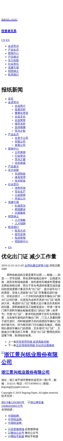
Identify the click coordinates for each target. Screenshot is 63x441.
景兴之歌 (20, 130)
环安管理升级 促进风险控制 (32, 341)
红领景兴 (20, 205)
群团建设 (20, 209)
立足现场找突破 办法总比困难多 (35, 345)
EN (8, 40)
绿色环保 (20, 187)
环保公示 (20, 198)
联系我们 (13, 74)
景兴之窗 (20, 159)
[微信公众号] (16, 432)
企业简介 (20, 105)
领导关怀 (20, 123)
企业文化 (20, 116)
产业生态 (13, 49)
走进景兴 (13, 46)
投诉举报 (20, 237)
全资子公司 (21, 138)
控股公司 (20, 141)
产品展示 (13, 56)
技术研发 (20, 180)
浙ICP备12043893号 (12, 402)
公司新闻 (20, 152)
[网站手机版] (16, 436)
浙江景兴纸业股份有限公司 (25, 372)
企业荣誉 (20, 120)
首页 (10, 98)
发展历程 (20, 109)
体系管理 (20, 177)
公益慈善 (20, 195)
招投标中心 (21, 241)
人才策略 (20, 220)
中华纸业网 (15, 419)
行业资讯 (20, 155)
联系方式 (20, 230)
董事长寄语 (21, 113)
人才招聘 (20, 223)
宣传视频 (20, 127)
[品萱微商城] (16, 429)
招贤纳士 (13, 71)
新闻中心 (13, 53)
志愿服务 (20, 212)
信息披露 (20, 162)
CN (3, 40)
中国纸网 (14, 415)
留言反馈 (20, 234)
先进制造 (20, 173)
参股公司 (20, 145)
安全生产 (20, 191)
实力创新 (13, 60)
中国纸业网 (15, 422)
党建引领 (13, 67)
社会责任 (13, 63)
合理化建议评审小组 (37, 265)
